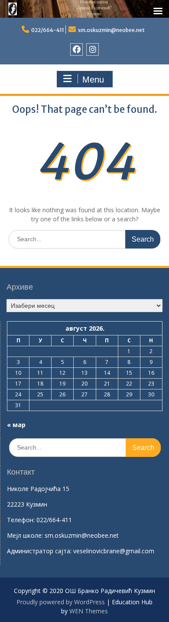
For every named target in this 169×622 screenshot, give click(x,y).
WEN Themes (88, 611)
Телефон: (21, 520)
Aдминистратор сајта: (40, 551)
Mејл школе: (25, 535)
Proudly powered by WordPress (60, 602)
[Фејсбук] (76, 49)
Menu (93, 79)
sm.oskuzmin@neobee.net (111, 30)
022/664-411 (47, 30)
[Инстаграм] (92, 49)
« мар (16, 425)
